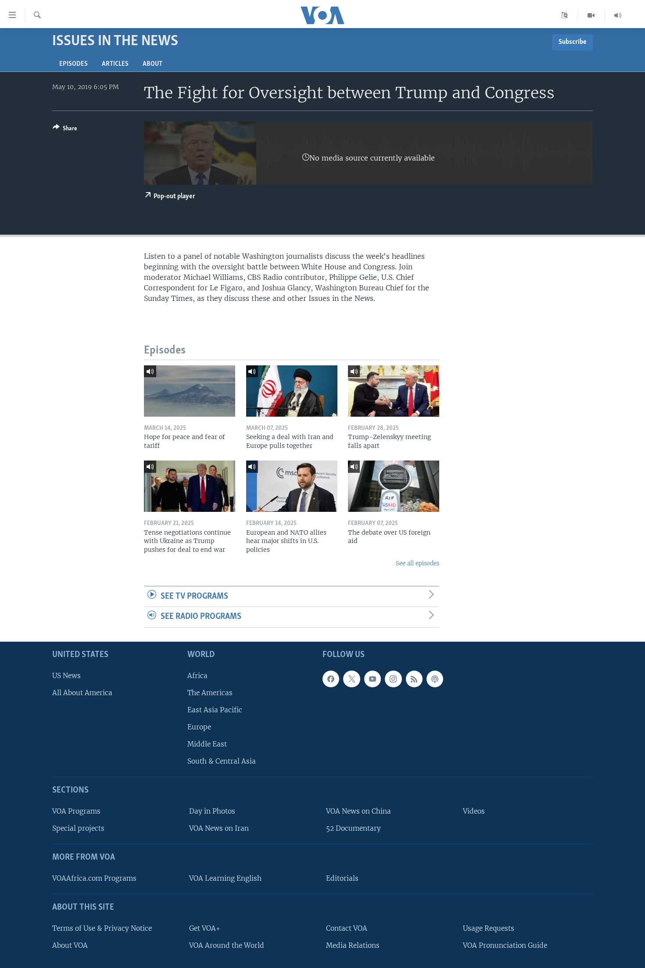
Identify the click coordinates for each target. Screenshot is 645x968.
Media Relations (353, 945)
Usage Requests (488, 928)
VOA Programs (76, 811)
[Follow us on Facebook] (330, 679)
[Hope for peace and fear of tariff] (189, 391)
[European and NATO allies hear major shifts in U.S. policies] (291, 486)
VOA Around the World (226, 945)
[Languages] (564, 15)
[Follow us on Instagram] (393, 679)
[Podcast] (434, 679)
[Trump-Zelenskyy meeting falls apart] (393, 391)
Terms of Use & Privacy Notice (102, 928)
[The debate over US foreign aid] (393, 486)
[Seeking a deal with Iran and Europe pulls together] (291, 391)
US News (66, 676)
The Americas (210, 693)
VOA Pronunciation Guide (505, 945)
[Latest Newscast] (618, 15)
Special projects (78, 828)
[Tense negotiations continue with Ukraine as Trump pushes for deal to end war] (189, 486)
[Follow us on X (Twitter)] (351, 679)
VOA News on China (358, 811)
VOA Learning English (225, 878)
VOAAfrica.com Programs (94, 878)
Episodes (73, 64)
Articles (115, 64)
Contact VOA (346, 928)
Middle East (207, 744)
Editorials (342, 878)
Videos (474, 811)
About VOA (70, 945)
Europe (199, 727)
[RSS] (414, 679)
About (152, 64)
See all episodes (417, 563)
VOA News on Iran (219, 828)
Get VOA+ (204, 928)
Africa (197, 676)
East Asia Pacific (214, 710)
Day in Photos (212, 811)
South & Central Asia (221, 761)
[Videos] (591, 15)
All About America (82, 693)
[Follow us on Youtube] (372, 679)
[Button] (65, 129)
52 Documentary (353, 828)
